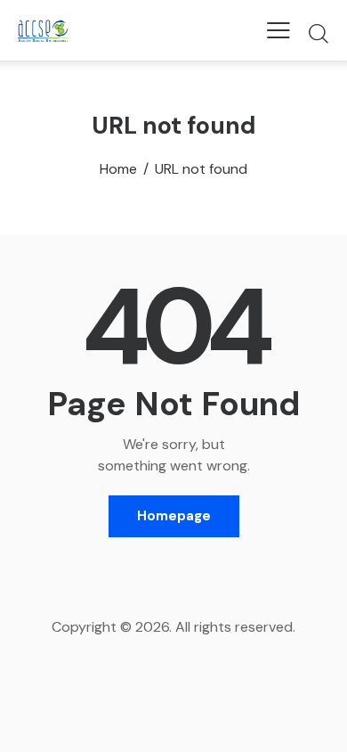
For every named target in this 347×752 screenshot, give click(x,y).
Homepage (174, 516)
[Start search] (318, 33)
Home (118, 169)
